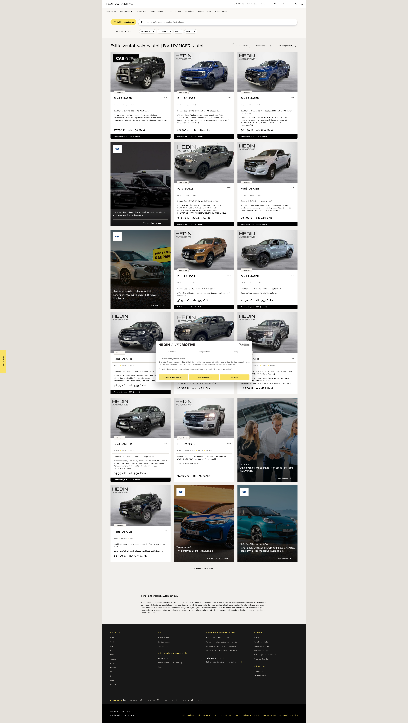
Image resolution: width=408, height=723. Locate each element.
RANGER (189, 31)
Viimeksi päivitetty (285, 46)
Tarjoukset (189, 11)
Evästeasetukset (203, 377)
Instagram (168, 700)
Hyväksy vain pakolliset (173, 377)
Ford (177, 31)
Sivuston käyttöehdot (207, 715)
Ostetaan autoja (204, 11)
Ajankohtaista (238, 4)
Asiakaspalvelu (213, 658)
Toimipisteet (252, 4)
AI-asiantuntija (221, 11)
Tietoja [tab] (235, 352)
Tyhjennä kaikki (123, 31)
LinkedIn (134, 700)
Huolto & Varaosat (156, 11)
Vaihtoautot (111, 11)
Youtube (185, 700)
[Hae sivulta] (302, 3)
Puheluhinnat (225, 715)
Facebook (151, 700)
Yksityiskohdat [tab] (204, 352)
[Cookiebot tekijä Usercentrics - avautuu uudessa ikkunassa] (240, 344)
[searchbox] (220, 22)
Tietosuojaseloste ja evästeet (247, 715)
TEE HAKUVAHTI (241, 46)
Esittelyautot (146, 31)
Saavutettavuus (269, 715)
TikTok (201, 700)
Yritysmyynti (279, 4)
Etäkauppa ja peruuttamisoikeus (222, 662)
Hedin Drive (141, 11)
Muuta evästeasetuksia (288, 715)
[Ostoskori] (296, 4)
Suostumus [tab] (172, 352)
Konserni (264, 4)
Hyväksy (234, 377)
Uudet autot (125, 11)
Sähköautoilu (176, 11)
